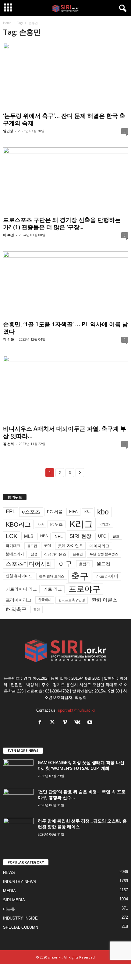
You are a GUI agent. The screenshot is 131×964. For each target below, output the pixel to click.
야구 (65, 564)
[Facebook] (41, 722)
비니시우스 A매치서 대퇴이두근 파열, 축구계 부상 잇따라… (64, 432)
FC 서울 (54, 512)
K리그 (81, 524)
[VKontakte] (79, 722)
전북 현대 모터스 (51, 576)
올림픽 (84, 564)
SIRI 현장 (80, 536)
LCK (11, 536)
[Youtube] (90, 722)
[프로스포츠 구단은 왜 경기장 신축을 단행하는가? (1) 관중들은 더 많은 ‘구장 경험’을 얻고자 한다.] (65, 180)
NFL (59, 536)
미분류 (9, 909)
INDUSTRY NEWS (19, 881)
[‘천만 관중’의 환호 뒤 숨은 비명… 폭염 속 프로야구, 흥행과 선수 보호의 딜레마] (18, 800)
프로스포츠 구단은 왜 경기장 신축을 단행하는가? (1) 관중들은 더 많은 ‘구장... (62, 223)
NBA (44, 536)
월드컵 (103, 563)
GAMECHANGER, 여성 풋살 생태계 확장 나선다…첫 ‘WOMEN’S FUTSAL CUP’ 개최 (81, 765)
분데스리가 (15, 554)
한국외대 (44, 599)
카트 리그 (53, 589)
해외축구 (16, 609)
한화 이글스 (104, 599)
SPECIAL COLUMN (20, 927)
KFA (40, 524)
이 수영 (8, 235)
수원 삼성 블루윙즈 (104, 554)
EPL (10, 511)
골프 (116, 536)
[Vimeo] (66, 722)
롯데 (47, 545)
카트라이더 (106, 576)
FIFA (73, 511)
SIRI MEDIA (14, 900)
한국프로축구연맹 (71, 600)
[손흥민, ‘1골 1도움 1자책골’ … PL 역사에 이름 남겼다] (65, 284)
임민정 (8, 130)
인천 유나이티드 (19, 576)
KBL (87, 512)
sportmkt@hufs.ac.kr (76, 710)
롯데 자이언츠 (70, 545)
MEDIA (9, 891)
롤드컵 (32, 546)
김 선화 (8, 339)
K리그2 (105, 524)
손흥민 (78, 554)
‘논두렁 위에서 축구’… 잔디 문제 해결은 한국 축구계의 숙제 (64, 119)
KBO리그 (18, 524)
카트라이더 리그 (21, 589)
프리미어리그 (18, 600)
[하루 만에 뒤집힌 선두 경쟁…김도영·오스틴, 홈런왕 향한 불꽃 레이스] (18, 829)
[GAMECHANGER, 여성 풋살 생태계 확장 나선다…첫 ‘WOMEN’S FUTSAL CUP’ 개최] (18, 770)
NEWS (9, 872)
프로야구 (84, 589)
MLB (29, 536)
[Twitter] (54, 722)
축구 (80, 576)
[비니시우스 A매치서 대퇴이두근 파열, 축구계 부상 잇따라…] (65, 389)
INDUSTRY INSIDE (20, 918)
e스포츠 (31, 512)
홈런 (36, 609)
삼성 (34, 554)
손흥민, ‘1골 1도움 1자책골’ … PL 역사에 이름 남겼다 (65, 327)
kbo (103, 512)
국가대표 (13, 546)
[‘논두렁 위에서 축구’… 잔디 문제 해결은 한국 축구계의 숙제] (65, 76)
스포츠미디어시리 (29, 563)
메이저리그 (99, 546)
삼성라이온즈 (55, 554)
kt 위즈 (56, 524)
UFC (102, 536)
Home (7, 23)
